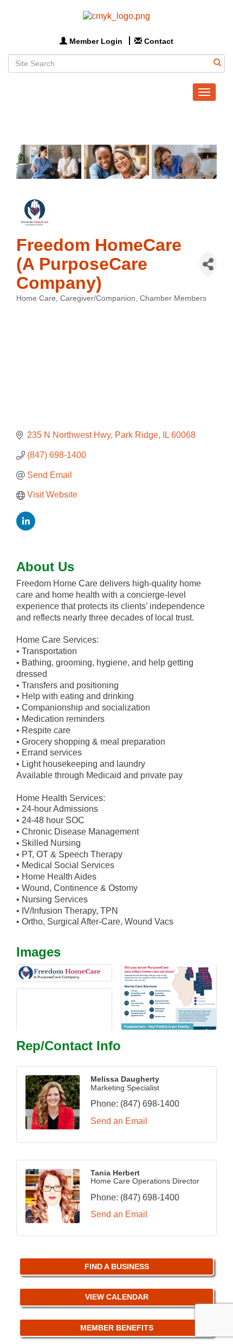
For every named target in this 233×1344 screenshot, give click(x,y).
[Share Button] (208, 264)
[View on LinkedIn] (25, 527)
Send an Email (118, 1121)
